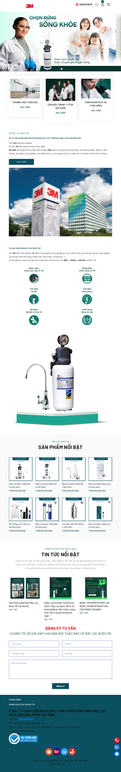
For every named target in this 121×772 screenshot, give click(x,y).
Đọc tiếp (13, 609)
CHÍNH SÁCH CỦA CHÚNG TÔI (22, 704)
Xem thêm (25, 107)
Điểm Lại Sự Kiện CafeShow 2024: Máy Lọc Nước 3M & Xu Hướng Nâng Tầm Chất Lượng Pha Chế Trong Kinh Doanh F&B (59, 609)
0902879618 (85, 4)
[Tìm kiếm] (96, 4)
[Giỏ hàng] (102, 4)
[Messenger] (117, 754)
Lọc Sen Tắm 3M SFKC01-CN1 (75, 524)
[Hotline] (117, 740)
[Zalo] (117, 747)
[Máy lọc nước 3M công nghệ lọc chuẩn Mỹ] (60, 41)
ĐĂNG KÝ (60, 686)
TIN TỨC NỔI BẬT (60, 554)
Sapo (68, 763)
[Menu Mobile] (109, 4)
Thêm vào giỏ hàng (17, 491)
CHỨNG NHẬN (15, 699)
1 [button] (59, 69)
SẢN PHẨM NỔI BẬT (60, 447)
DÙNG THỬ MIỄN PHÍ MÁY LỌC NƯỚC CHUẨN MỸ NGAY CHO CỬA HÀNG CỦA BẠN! (95, 606)
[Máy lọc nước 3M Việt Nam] (29, 5)
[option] (60, 41)
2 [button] (61, 69)
